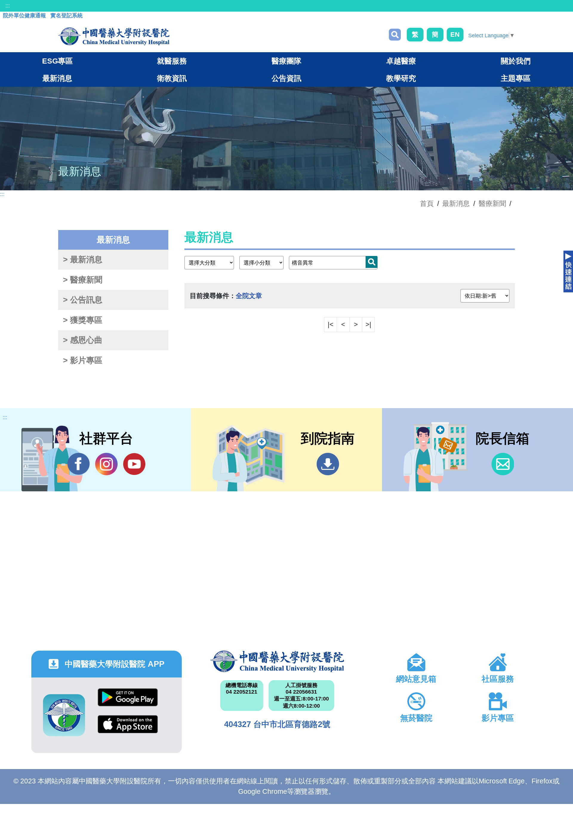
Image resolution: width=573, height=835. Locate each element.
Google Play (128, 701)
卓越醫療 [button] (401, 61)
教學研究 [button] (401, 78)
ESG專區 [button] (57, 61)
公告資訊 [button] (286, 78)
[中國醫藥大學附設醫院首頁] (114, 36)
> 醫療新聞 (82, 279)
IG (106, 464)
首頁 (427, 203)
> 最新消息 (82, 259)
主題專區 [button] (516, 78)
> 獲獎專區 (82, 320)
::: (7, 6)
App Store (128, 728)
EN (455, 34)
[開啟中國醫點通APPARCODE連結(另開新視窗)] (64, 715)
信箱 (503, 464)
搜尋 (395, 35)
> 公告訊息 (82, 299)
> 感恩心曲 (82, 340)
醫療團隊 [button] (286, 61)
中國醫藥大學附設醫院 (277, 661)
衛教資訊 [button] (172, 78)
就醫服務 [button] (172, 61)
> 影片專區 (82, 360)
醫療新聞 (492, 203)
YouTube (134, 464)
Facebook (78, 464)
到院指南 (328, 464)
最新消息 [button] (57, 78)
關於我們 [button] (516, 61)
